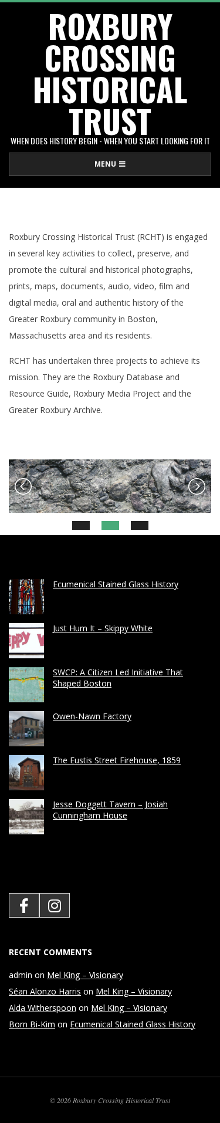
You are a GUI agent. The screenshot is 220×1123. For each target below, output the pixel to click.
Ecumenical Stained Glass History (115, 584)
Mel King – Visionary (85, 974)
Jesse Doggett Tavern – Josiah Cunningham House (110, 810)
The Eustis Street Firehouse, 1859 (117, 760)
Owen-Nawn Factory (92, 716)
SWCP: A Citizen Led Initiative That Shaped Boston (118, 678)
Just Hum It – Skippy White (103, 628)
